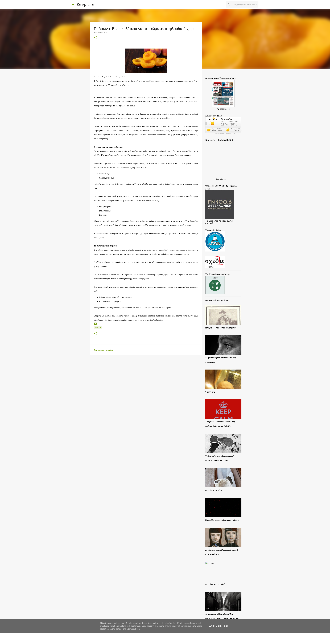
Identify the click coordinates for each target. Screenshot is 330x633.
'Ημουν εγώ (210, 392)
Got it (227, 626)
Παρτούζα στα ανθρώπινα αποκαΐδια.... (222, 520)
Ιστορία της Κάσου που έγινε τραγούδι (221, 328)
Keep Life (85, 4)
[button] (95, 37)
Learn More (215, 626)
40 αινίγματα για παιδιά (215, 584)
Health (98, 327)
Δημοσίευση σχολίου (103, 350)
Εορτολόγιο (221, 179)
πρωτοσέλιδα (223, 108)
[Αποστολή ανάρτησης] (95, 324)
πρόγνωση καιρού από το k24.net (225, 133)
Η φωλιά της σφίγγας (214, 490)
